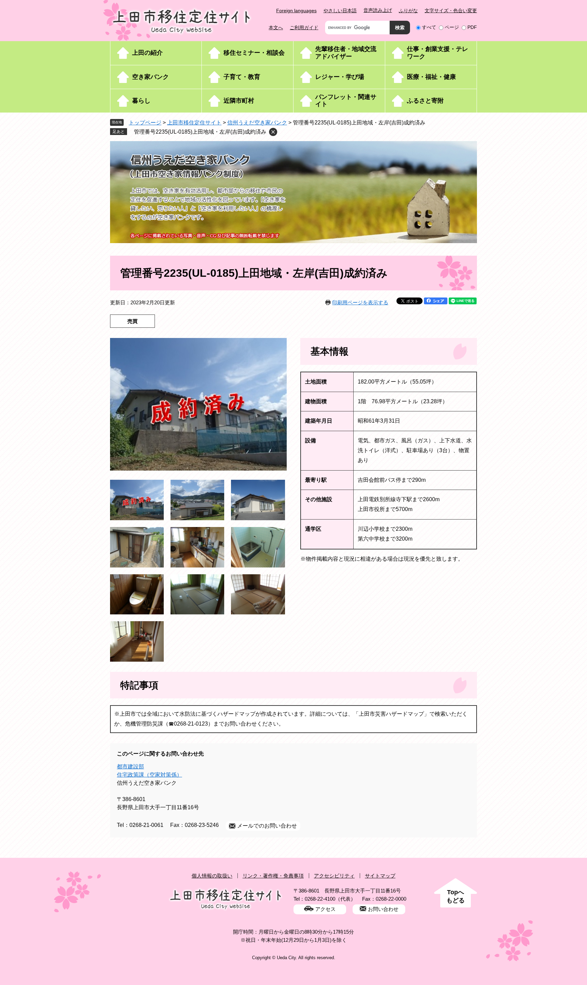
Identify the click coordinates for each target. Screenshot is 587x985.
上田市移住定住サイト (194, 122)
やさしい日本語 (340, 10)
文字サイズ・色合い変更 (451, 10)
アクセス (325, 909)
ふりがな (408, 10)
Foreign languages (296, 10)
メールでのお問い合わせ (267, 826)
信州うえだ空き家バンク (257, 122)
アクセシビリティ (334, 876)
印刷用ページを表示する (360, 302)
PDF (472, 27)
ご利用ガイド (304, 27)
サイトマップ (380, 876)
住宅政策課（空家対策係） (149, 775)
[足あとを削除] (273, 132)
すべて (429, 27)
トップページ (145, 122)
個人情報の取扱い (212, 876)
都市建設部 (130, 766)
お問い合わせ (383, 909)
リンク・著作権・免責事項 (273, 876)
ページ (452, 27)
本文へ (276, 27)
